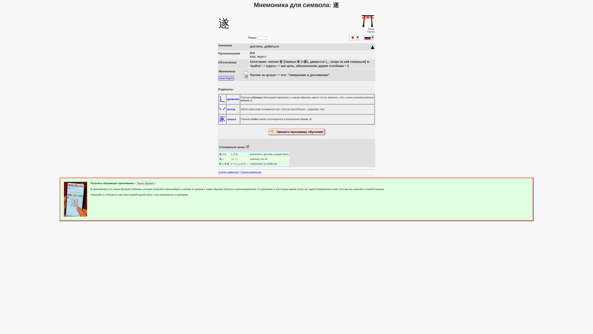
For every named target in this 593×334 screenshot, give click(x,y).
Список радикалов (250, 172)
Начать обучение (145, 183)
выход (231, 109)
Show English (226, 78)
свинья (231, 119)
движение (233, 99)
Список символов (228, 172)
